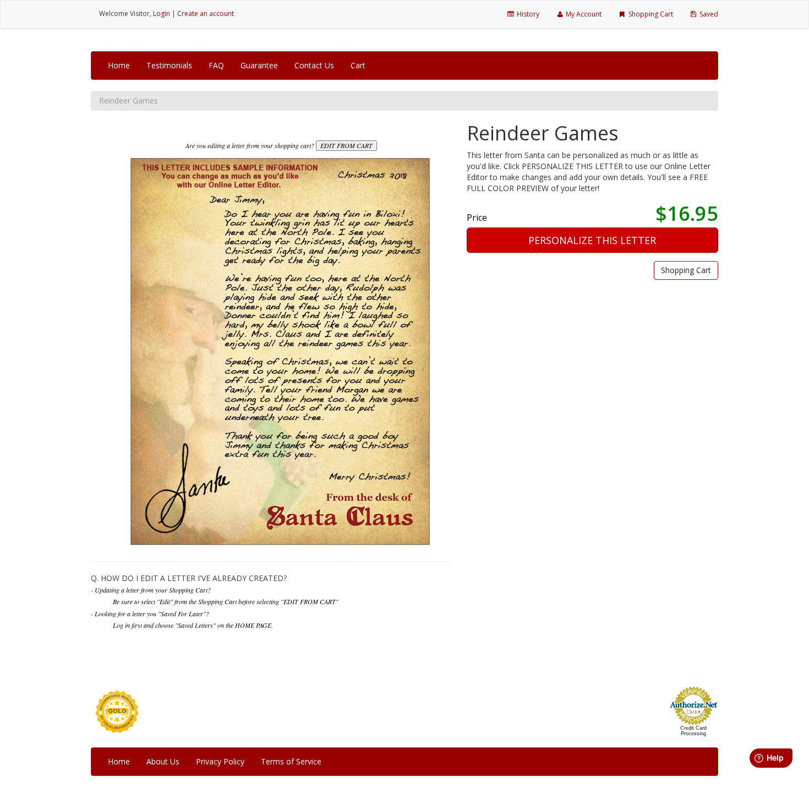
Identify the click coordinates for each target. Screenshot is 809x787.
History (527, 14)
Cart (358, 65)
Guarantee (259, 65)
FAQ (216, 65)
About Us (162, 761)
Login (161, 13)
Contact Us (314, 65)
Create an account (205, 13)
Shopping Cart (650, 14)
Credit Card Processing (693, 730)
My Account (583, 14)
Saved (708, 14)
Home (119, 65)
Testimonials (169, 65)
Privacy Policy (220, 761)
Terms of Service (291, 761)
